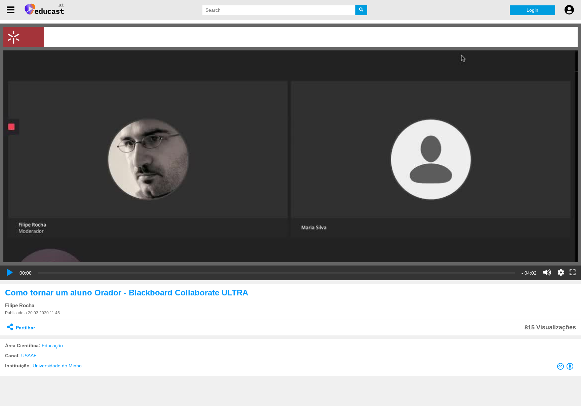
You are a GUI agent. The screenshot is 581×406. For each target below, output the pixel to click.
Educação (52, 345)
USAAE (29, 355)
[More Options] (560, 272)
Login (532, 10)
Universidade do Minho (57, 365)
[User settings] (569, 10)
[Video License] (566, 367)
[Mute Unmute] (547, 272)
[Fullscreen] (573, 273)
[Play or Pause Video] (10, 272)
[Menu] (10, 10)
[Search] (361, 10)
